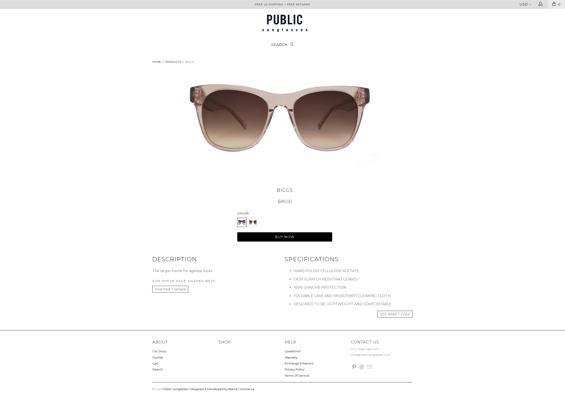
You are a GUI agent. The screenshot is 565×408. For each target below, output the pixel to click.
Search (157, 369)
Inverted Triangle (170, 289)
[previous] (196, 124)
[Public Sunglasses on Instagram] (362, 367)
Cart (155, 363)
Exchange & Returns (299, 363)
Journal (157, 357)
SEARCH (280, 45)
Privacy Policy (294, 369)
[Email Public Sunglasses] (369, 367)
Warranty (291, 357)
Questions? (293, 351)
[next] (369, 124)
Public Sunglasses (175, 389)
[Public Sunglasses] (284, 23)
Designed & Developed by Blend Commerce (222, 389)
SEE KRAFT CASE (395, 314)
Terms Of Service (297, 375)
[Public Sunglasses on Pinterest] (354, 367)
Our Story (159, 351)
